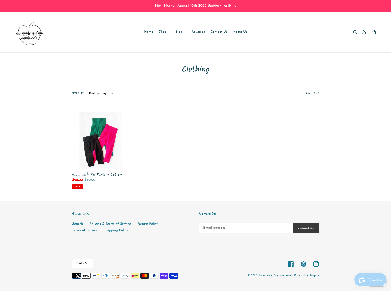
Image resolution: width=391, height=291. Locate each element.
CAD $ (81, 263)
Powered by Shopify (306, 275)
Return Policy (148, 224)
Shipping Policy (116, 230)
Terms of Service (85, 230)
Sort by (78, 93)
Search (77, 224)
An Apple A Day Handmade (276, 275)
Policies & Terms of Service (110, 224)
